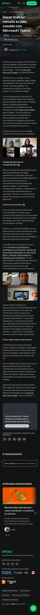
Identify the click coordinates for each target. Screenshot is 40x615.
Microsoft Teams (27, 110)
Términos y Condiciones (20, 595)
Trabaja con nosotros (10, 599)
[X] (8, 563)
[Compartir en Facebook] (5, 439)
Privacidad (6, 595)
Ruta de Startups (16, 12)
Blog (5, 12)
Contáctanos (25, 590)
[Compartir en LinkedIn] (14, 439)
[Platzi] (6, 3)
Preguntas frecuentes (10, 590)
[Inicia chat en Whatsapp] (33, 608)
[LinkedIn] (17, 563)
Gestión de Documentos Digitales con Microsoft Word (19, 252)
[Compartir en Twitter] (10, 439)
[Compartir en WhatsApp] (19, 439)
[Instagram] (12, 563)
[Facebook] (3, 563)
